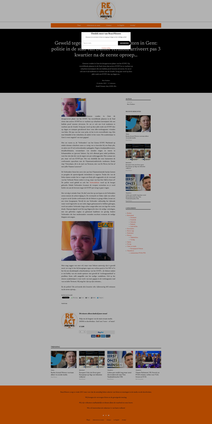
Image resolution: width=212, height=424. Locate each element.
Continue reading (106, 48)
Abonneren (124, 43)
